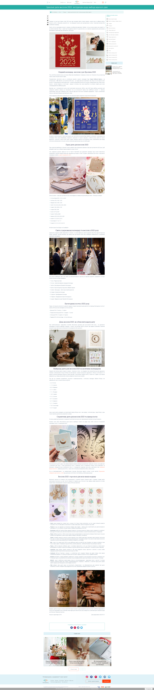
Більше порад (74, 669)
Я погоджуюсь (149, 688)
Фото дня (69, 2)
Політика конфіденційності (56, 682)
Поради (64, 12)
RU (49, 2)
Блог (95, 2)
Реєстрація (106, 681)
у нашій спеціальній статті (65, 155)
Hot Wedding (54, 12)
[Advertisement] (77, 17)
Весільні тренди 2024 (87, 2)
